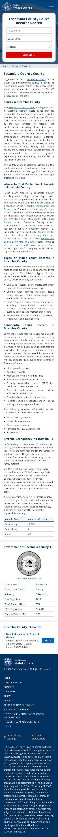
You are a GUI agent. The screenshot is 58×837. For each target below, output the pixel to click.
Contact (9, 687)
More (48, 640)
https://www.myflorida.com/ (28, 578)
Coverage (9, 691)
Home (7, 678)
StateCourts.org (17, 6)
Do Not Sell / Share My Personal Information (24, 716)
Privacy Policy (38, 821)
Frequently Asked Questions (22, 721)
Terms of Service (13, 821)
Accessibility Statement (19, 705)
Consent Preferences (38, 737)
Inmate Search (13, 682)
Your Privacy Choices (17, 709)
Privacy (8, 700)
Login (7, 726)
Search (27, 54)
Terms (7, 696)
